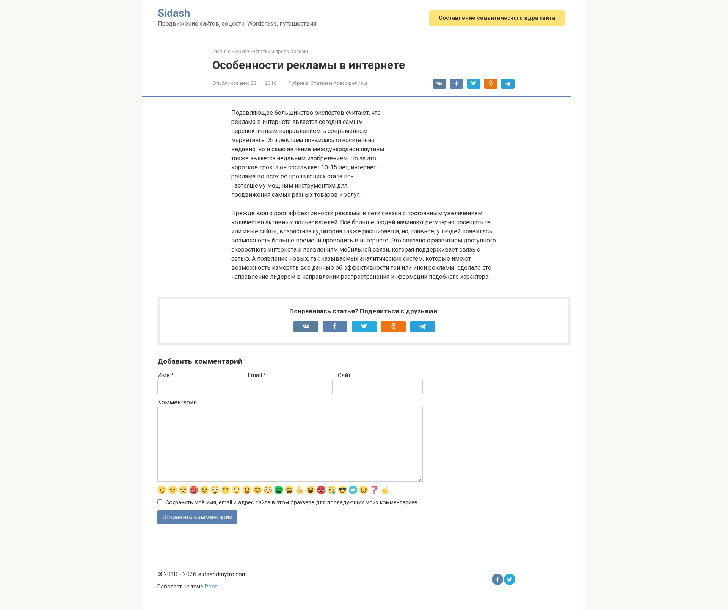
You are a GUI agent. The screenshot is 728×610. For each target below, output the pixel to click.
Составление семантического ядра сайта (497, 18)
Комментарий (177, 402)
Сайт (344, 375)
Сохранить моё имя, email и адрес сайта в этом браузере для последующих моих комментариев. (292, 502)
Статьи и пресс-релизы (339, 83)
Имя (165, 375)
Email (257, 375)
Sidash (174, 13)
